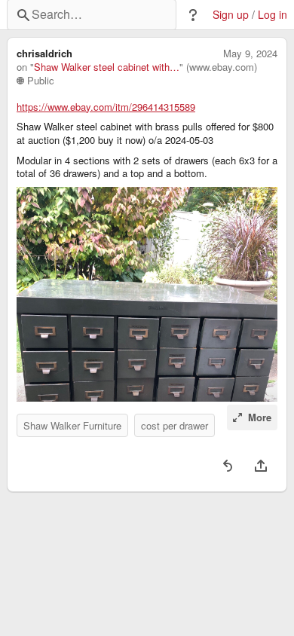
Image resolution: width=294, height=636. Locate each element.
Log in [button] (272, 15)
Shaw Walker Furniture (72, 425)
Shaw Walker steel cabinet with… (106, 67)
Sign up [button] (231, 15)
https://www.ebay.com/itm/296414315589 (106, 107)
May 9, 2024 (250, 53)
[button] (193, 15)
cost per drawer (174, 425)
